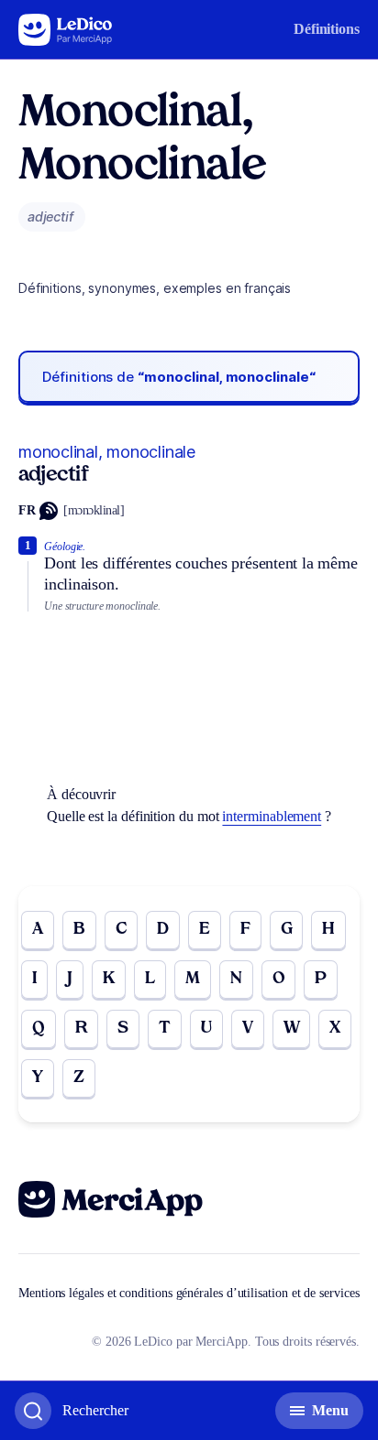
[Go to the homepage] (65, 30)
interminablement (271, 816)
